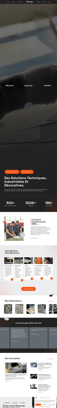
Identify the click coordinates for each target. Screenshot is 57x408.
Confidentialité (48, 406)
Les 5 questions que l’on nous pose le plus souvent (44, 375)
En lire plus (7, 381)
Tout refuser (45, 404)
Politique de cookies (43, 406)
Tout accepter (38, 404)
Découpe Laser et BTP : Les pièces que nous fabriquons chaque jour (15, 375)
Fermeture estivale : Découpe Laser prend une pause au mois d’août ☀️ (44, 386)
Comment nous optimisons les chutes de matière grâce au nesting (45, 364)
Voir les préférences (52, 404)
